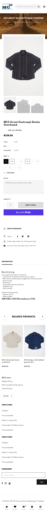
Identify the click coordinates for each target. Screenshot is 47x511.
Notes (6, 178)
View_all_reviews (15, 130)
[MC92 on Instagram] (6, 483)
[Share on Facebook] (18, 236)
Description (7, 261)
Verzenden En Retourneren (13, 425)
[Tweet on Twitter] (23, 236)
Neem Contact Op (9, 420)
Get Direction (7, 388)
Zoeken (5, 411)
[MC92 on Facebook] (2, 483)
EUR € (6, 396)
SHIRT (16, 142)
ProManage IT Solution (35, 501)
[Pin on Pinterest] (28, 236)
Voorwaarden (7, 415)
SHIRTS (16, 150)
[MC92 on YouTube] (9, 483)
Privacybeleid (7, 430)
